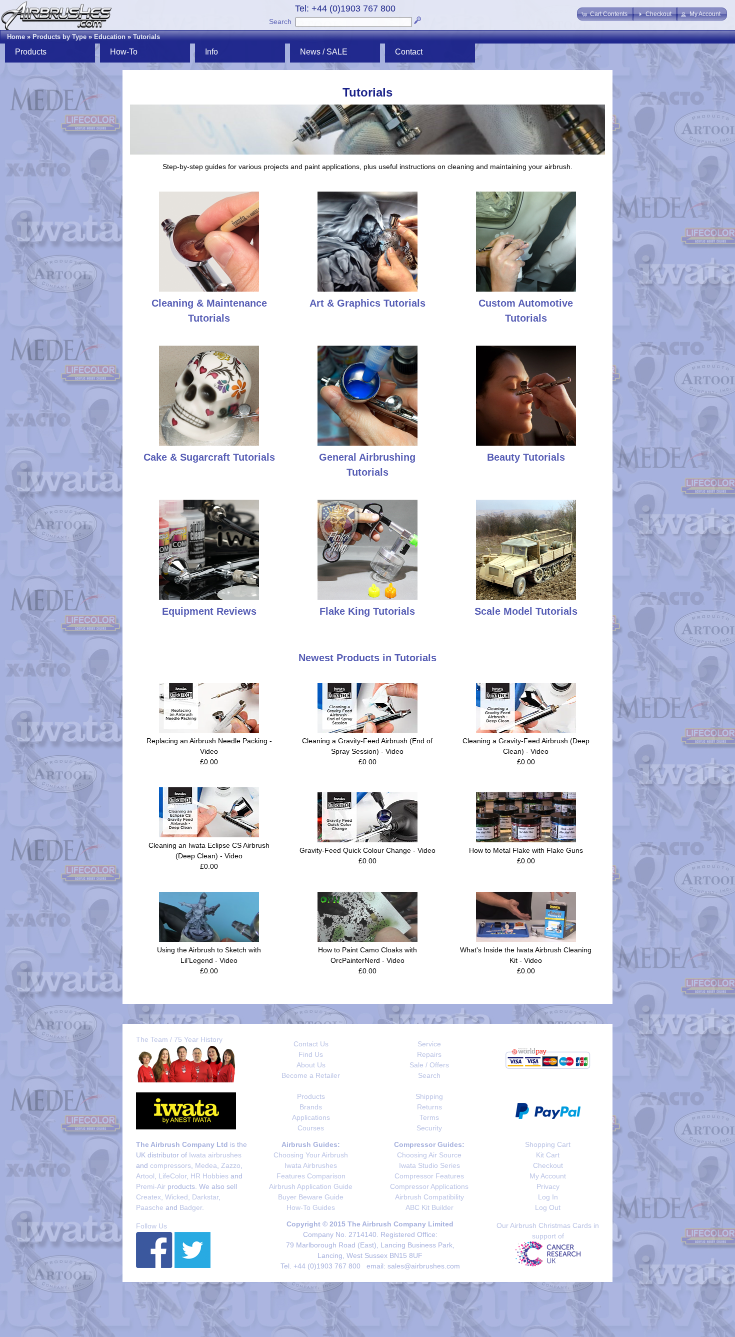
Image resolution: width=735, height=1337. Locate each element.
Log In (548, 1197)
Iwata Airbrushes (310, 1165)
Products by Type (59, 37)
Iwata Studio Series (429, 1165)
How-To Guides (310, 1207)
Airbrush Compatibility (429, 1197)
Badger (191, 1207)
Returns (429, 1107)
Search (280, 22)
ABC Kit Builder (430, 1207)
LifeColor (172, 1176)
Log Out (547, 1207)
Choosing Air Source (429, 1155)
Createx (148, 1197)
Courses (311, 1128)
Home (16, 37)
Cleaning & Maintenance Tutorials (209, 311)
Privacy (548, 1186)
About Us (311, 1065)
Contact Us (311, 1044)
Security (429, 1128)
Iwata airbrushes (215, 1155)
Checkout (548, 1165)
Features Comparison (311, 1176)
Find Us (310, 1054)
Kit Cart (548, 1155)
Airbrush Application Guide (310, 1186)
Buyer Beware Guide (311, 1197)
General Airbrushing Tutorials (367, 465)
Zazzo (230, 1165)
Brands (311, 1107)
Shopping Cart (547, 1144)
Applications (311, 1117)
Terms (429, 1117)
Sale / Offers (429, 1065)
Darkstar (205, 1197)
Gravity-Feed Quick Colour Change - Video (368, 850)
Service (429, 1044)
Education (110, 37)
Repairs (429, 1054)
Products (311, 1096)
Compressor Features (429, 1176)
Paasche (150, 1207)
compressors (170, 1165)
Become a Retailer (311, 1075)
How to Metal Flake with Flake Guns (526, 850)
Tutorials (146, 37)
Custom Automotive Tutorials (525, 311)
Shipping (429, 1096)
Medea (206, 1165)
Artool (145, 1176)
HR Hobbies (209, 1176)
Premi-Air (151, 1186)
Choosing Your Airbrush (311, 1155)
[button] (605, 14)
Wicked (176, 1197)
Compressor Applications (429, 1186)
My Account (548, 1176)
